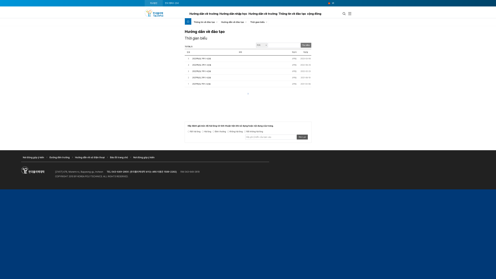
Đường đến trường (59, 157)
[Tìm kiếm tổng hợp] (344, 13)
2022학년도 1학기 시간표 (201, 71)
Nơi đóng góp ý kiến (33, 157)
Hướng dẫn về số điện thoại (90, 157)
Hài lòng (207, 131)
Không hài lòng (236, 131)
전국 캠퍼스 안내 (172, 3)
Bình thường (220, 131)
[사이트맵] (349, 13)
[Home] (188, 21)
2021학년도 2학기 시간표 (201, 78)
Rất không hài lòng (254, 131)
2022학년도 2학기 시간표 (201, 65)
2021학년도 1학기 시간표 (201, 84)
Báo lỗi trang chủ (119, 157)
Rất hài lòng (195, 131)
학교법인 (153, 3)
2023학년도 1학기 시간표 (201, 59)
